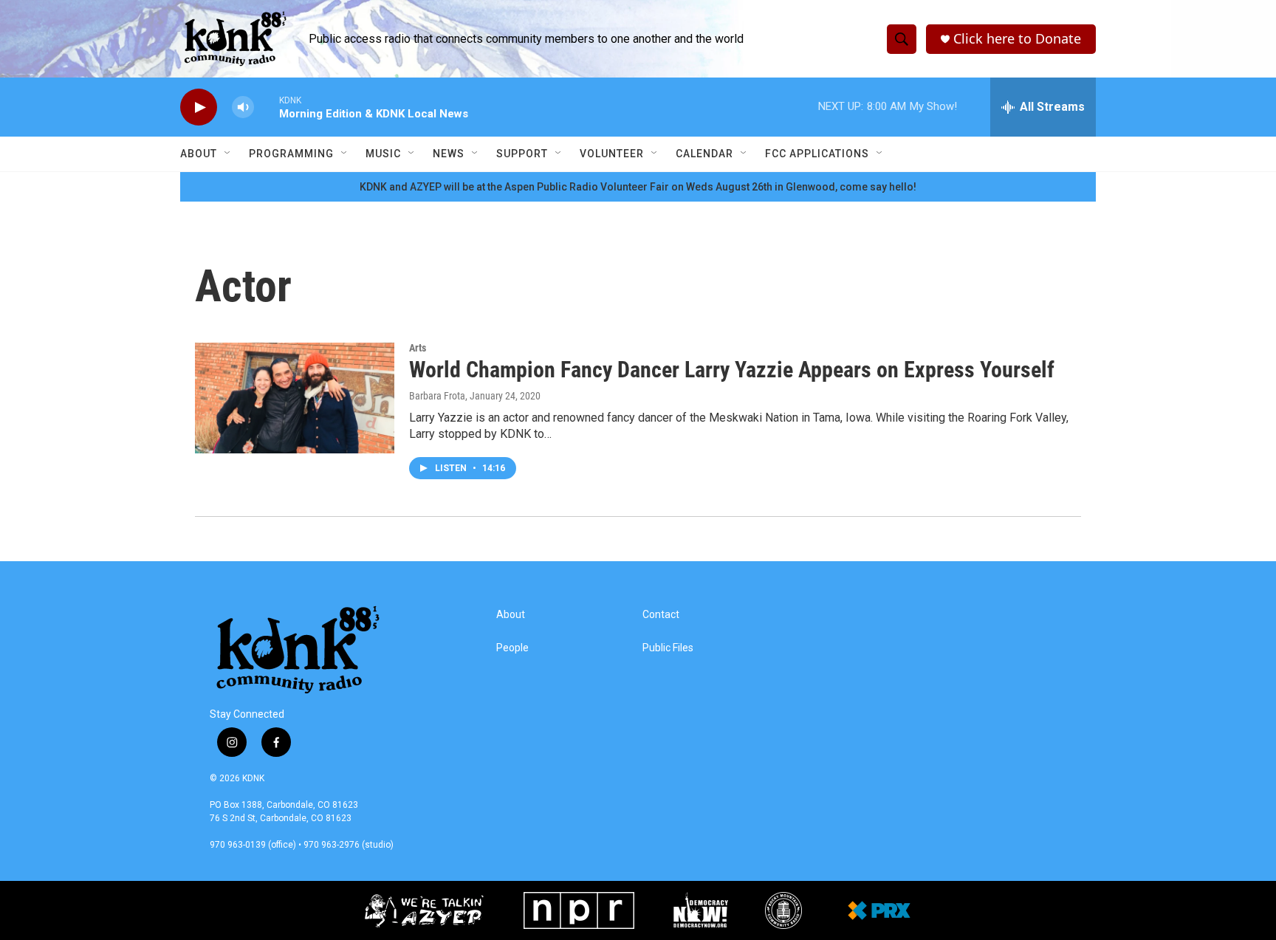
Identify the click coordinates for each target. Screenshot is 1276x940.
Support (522, 153)
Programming (291, 153)
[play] (198, 107)
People (512, 647)
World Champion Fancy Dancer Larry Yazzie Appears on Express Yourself (731, 369)
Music (383, 153)
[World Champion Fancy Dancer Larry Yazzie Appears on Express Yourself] (294, 398)
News (448, 153)
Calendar (704, 153)
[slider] (266, 106)
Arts (417, 348)
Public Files (667, 647)
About (198, 153)
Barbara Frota (437, 396)
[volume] (242, 107)
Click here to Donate (1017, 39)
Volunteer (612, 153)
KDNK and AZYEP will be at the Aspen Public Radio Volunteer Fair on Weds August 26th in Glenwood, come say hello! (638, 187)
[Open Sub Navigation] (228, 153)
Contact (660, 614)
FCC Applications (817, 153)
